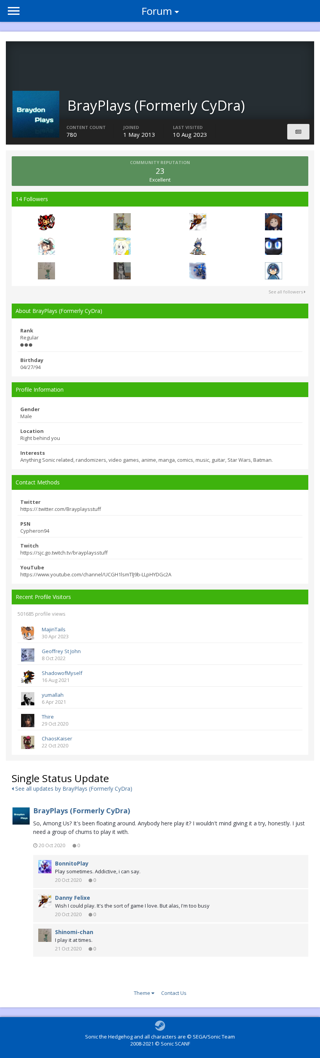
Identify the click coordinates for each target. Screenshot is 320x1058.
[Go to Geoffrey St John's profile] (27, 655)
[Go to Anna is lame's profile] (46, 221)
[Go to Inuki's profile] (122, 270)
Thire (48, 716)
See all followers (286, 292)
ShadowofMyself (62, 672)
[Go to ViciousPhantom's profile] (273, 221)
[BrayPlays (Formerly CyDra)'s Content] (298, 132)
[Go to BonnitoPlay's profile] (45, 866)
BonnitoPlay (72, 863)
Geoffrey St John (61, 651)
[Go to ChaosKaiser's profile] (27, 742)
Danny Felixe (72, 897)
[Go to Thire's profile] (27, 720)
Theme (142, 992)
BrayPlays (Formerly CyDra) (81, 810)
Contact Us (174, 992)
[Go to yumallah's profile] (27, 698)
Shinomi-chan (74, 932)
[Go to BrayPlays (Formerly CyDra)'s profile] (21, 816)
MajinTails (54, 629)
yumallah (53, 694)
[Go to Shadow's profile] (46, 246)
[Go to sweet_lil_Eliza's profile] (122, 246)
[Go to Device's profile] (273, 246)
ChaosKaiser (57, 738)
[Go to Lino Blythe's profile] (197, 270)
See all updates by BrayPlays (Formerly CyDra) (73, 788)
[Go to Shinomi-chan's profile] (46, 270)
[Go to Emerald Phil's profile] (273, 270)
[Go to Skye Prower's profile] (122, 221)
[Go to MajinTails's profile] (27, 633)
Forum (156, 11)
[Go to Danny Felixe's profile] (197, 221)
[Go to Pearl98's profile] (197, 246)
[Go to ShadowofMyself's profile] (27, 677)
